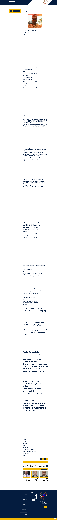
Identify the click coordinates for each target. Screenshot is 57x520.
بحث (11, 11)
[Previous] (25, 469)
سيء (35, 496)
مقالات (26, 513)
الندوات (26, 495)
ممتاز (35, 495)
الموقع (26, 497)
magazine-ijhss (25, 504)
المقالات (25, 498)
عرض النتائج (33, 502)
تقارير (26, 511)
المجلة (26, 494)
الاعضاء (46, 481)
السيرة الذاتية (25, 499)
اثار (26, 505)
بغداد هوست (28, 518)
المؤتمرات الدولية (25, 508)
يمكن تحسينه (34, 497)
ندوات (26, 514)
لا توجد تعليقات (34, 498)
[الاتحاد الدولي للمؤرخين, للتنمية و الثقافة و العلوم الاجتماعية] (45, 2)
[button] (41, 462)
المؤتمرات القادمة (24, 509)
